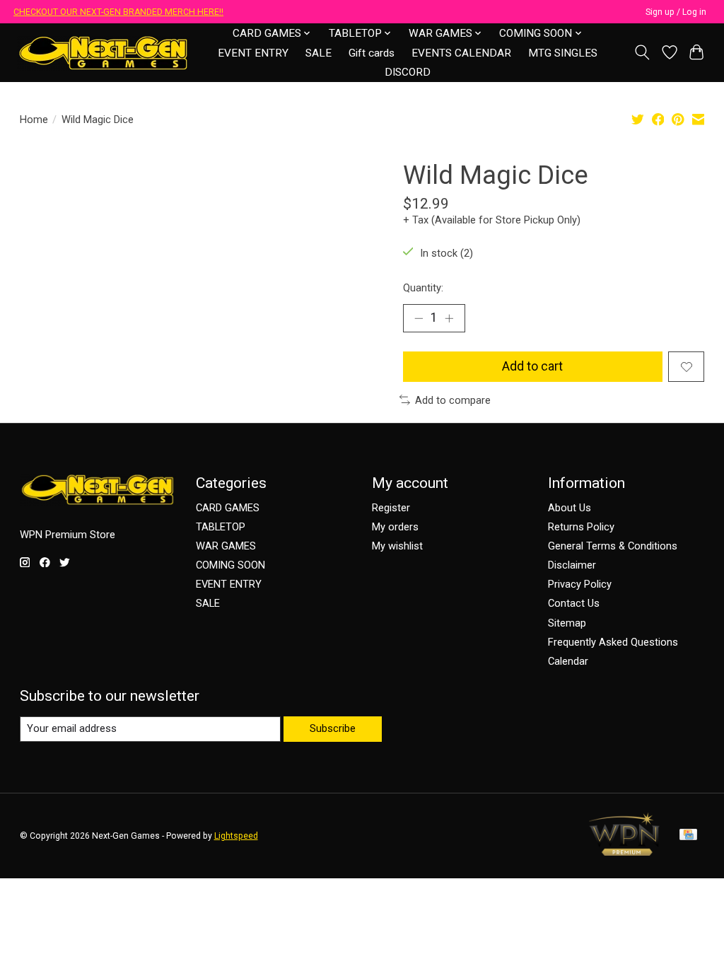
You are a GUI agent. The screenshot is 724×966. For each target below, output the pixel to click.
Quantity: (423, 287)
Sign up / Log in (676, 12)
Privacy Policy (580, 584)
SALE (318, 53)
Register (391, 507)
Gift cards (372, 53)
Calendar (568, 661)
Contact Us (574, 603)
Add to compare (453, 400)
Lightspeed (236, 836)
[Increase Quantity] (449, 318)
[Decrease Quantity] (418, 318)
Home (34, 119)
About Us (569, 507)
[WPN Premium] (624, 851)
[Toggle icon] (641, 52)
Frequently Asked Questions (613, 642)
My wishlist (397, 546)
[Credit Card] (688, 835)
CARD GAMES (227, 507)
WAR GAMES (226, 546)
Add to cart (532, 366)
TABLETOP (220, 526)
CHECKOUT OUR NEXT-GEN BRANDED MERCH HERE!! (118, 12)
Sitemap (567, 623)
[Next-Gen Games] (103, 52)
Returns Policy (581, 526)
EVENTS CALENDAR (461, 53)
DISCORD (408, 72)
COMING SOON (230, 565)
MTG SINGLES (562, 53)
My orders (395, 526)
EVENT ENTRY (253, 53)
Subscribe (333, 728)
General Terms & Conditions (612, 546)
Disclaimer (572, 565)
